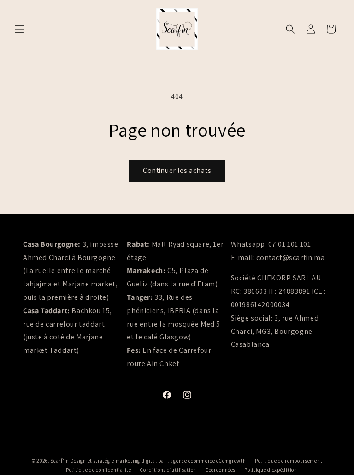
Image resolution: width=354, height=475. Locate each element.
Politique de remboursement (288, 460)
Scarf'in (59, 460)
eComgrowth (230, 460)
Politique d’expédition (270, 470)
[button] (19, 29)
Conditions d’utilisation (168, 470)
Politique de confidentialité (98, 470)
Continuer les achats (177, 170)
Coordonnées (221, 470)
